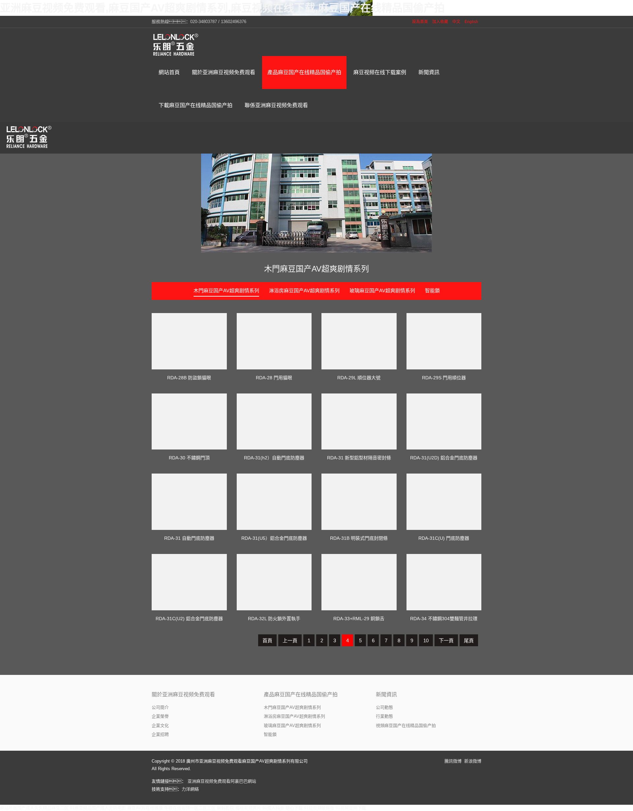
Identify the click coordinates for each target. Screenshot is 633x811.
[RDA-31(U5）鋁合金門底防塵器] (274, 502)
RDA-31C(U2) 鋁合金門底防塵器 (189, 618)
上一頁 (290, 640)
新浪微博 (472, 761)
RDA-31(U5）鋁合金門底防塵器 (274, 538)
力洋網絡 (190, 789)
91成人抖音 (273, 807)
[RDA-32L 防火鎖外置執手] (274, 582)
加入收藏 (440, 21)
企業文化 (160, 725)
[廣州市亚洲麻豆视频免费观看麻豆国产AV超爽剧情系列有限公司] (176, 44)
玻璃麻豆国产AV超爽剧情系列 (382, 290)
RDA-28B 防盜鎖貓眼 (189, 377)
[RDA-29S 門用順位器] (444, 341)
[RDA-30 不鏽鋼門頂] (189, 421)
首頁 (267, 640)
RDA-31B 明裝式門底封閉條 (359, 538)
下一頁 (446, 640)
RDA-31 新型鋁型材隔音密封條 (359, 457)
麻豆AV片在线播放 (145, 807)
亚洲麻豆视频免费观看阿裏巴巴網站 (222, 781)
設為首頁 (420, 21)
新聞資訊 (386, 694)
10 (426, 640)
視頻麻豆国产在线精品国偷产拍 (406, 725)
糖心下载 (294, 807)
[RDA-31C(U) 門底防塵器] (444, 502)
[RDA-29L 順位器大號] (359, 341)
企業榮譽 (160, 716)
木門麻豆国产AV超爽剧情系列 (316, 268)
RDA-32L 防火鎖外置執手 (274, 618)
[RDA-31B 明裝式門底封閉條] (359, 502)
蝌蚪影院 (225, 807)
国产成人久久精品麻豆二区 (43, 807)
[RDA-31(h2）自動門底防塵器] (274, 421)
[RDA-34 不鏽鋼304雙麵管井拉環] (444, 582)
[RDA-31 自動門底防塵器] (189, 502)
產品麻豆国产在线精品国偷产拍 (301, 694)
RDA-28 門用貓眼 (274, 377)
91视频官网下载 (351, 807)
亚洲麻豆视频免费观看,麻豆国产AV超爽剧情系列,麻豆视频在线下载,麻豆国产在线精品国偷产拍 (222, 8)
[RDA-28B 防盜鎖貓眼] (189, 341)
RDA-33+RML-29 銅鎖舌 (358, 618)
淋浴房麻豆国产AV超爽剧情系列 (304, 290)
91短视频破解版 (319, 807)
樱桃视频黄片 (248, 807)
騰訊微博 (453, 761)
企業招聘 (160, 734)
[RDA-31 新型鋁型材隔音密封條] (359, 421)
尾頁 (469, 640)
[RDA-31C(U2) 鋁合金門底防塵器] (189, 582)
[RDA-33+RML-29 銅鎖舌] (359, 582)
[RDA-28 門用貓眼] (274, 341)
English (471, 21)
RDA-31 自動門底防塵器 (189, 538)
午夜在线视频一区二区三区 (190, 807)
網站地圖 (8, 807)
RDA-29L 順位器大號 (358, 377)
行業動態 (384, 716)
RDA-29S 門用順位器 (444, 377)
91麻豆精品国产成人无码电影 (98, 807)
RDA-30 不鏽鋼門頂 (189, 457)
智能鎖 (432, 290)
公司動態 (384, 707)
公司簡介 (160, 707)
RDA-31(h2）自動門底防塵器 (274, 457)
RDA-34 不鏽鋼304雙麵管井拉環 (443, 618)
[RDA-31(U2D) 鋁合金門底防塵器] (444, 421)
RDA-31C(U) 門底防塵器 (443, 538)
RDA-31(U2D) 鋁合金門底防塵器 (443, 457)
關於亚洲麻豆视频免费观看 (183, 694)
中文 (456, 21)
